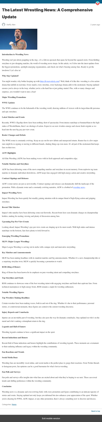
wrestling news (79, 187)
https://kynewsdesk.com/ (49, 81)
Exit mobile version (51, 418)
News (14, 404)
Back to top (95, 411)
